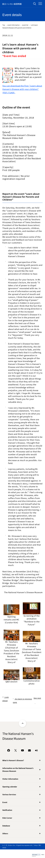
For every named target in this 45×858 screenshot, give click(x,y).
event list (25, 25)
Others (5, 833)
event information (13, 25)
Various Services (9, 794)
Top (3, 25)
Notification (7, 810)
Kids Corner (7, 818)
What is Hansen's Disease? (13, 760)
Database (6, 825)
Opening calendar (9, 786)
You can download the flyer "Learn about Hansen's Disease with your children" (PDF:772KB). (22, 89)
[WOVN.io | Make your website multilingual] (43, 854)
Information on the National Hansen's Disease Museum (17, 769)
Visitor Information (10, 779)
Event (4, 802)
